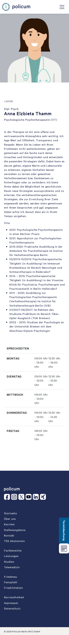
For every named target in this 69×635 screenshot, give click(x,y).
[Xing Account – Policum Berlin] (43, 497)
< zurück (8, 100)
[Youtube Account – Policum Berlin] (29, 497)
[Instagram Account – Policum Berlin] (14, 497)
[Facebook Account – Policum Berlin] (7, 497)
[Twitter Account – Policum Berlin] (22, 497)
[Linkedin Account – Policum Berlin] (36, 497)
